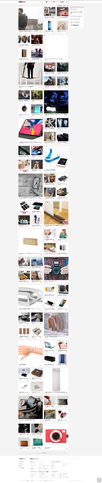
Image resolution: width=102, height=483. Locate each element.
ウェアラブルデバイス (43, 465)
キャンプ (53, 464)
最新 (64, 5)
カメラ (31, 467)
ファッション (54, 477)
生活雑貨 (65, 473)
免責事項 (32, 480)
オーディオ (41, 464)
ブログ (23, 480)
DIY (63, 475)
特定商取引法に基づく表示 (49, 480)
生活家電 (53, 475)
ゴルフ (52, 469)
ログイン (68, 2)
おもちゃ (41, 475)
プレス (19, 480)
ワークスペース (76, 19)
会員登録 (62, 2)
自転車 (52, 465)
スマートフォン (33, 464)
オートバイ (53, 467)
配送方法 (20, 466)
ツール (31, 477)
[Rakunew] (22, 1)
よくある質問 (21, 468)
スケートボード (66, 464)
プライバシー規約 (39, 480)
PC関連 (31, 469)
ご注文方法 (20, 461)
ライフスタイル (76, 22)
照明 (60, 475)
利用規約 (27, 480)
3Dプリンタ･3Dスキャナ (44, 469)
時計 (60, 477)
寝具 (60, 473)
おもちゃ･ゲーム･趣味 (76, 12)
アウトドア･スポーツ (77, 16)
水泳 (64, 465)
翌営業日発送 (76, 25)
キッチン (53, 473)
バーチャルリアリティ (43, 477)
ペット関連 (65, 477)
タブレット (32, 465)
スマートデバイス (42, 467)
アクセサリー (33, 475)
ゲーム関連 (41, 473)
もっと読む (43, 452)
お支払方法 (20, 463)
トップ (20, 5)
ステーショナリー (33, 473)
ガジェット (75, 9)
